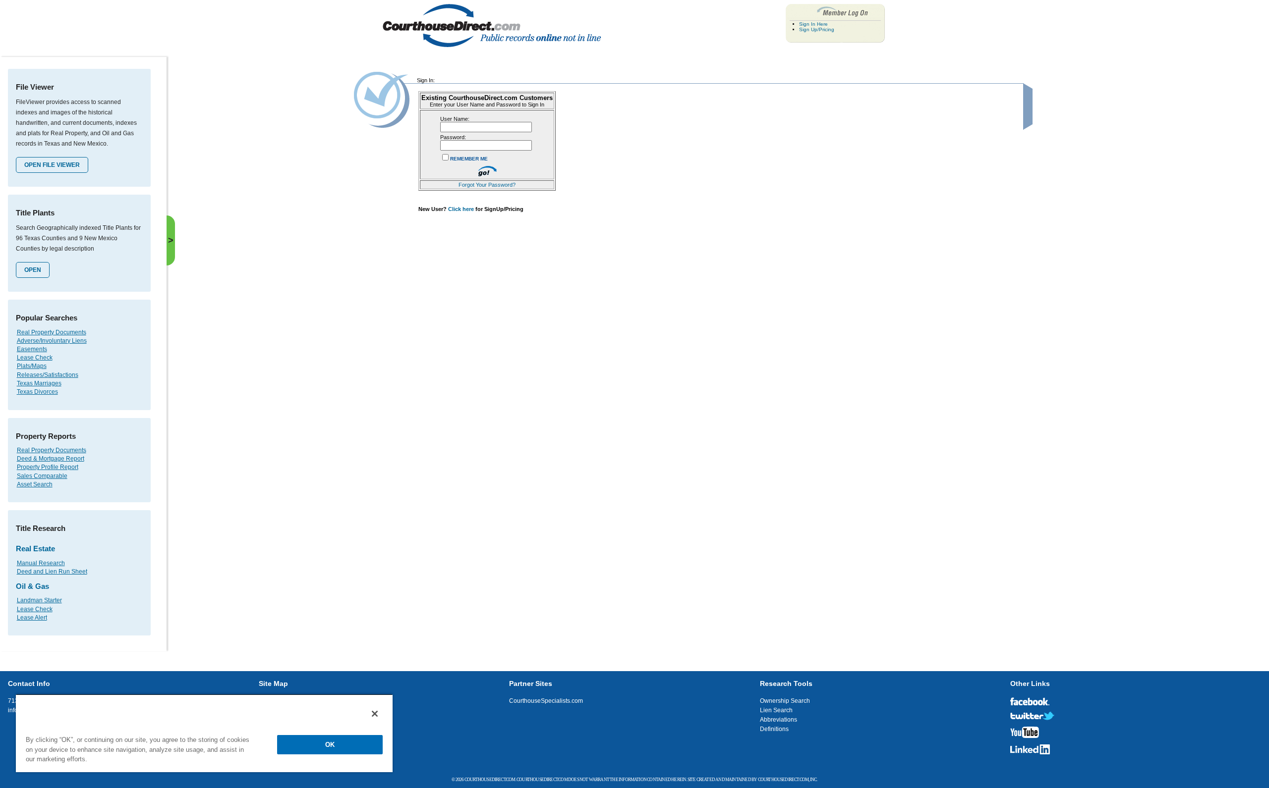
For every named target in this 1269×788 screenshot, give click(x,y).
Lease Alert (32, 617)
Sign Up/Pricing (816, 29)
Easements (32, 349)
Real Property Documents (51, 332)
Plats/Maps (32, 366)
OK (330, 744)
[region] (204, 733)
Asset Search (35, 484)
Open (32, 269)
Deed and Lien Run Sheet (52, 571)
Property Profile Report (47, 467)
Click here (461, 209)
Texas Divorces (37, 391)
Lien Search (776, 710)
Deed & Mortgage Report (50, 458)
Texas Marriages (39, 383)
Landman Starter (39, 600)
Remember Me (469, 158)
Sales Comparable (42, 476)
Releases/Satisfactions (47, 374)
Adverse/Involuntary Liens (52, 340)
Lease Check (35, 357)
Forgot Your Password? (487, 185)
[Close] (375, 714)
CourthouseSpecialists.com (546, 700)
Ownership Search (785, 700)
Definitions (774, 729)
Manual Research (41, 563)
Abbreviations (778, 719)
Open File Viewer (52, 164)
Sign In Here (813, 24)
